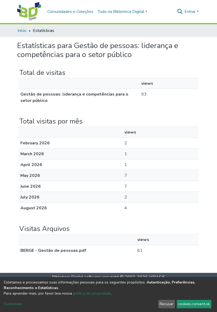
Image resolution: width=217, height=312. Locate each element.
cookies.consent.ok (194, 303)
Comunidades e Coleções (70, 12)
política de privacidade (92, 293)
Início (21, 31)
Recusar (166, 303)
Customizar (13, 303)
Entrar (190, 12)
